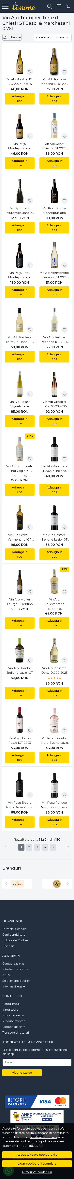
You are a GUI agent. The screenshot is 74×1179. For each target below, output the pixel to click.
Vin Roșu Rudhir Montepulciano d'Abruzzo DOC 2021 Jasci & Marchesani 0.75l (54, 210)
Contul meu (10, 1004)
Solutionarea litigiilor (16, 981)
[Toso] (17, 891)
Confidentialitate (13, 934)
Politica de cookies (43, 1137)
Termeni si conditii (14, 929)
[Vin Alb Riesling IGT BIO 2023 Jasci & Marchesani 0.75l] (20, 61)
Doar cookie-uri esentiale (37, 1163)
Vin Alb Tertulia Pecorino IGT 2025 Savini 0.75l (54, 339)
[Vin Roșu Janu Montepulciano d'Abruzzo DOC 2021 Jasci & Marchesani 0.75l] (20, 255)
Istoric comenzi (13, 1015)
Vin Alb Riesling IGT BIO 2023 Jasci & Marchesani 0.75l (20, 81)
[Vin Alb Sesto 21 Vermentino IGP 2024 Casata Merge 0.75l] (20, 517)
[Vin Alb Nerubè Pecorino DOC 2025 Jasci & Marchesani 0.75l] (54, 61)
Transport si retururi (15, 1032)
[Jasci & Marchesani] (57, 891)
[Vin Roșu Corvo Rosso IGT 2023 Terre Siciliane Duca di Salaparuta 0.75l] (20, 720)
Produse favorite (13, 1021)
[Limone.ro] (22, 6)
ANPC (6, 975)
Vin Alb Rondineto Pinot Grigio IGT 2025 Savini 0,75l (19, 468)
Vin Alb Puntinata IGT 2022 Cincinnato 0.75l (54, 468)
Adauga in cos (19, 98)
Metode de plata (13, 1027)
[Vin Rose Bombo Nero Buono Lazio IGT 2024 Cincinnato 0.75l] (54, 720)
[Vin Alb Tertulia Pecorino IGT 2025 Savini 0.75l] (54, 319)
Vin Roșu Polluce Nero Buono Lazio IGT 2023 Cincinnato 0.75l (54, 805)
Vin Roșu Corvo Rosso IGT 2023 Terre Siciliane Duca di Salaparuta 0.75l (19, 740)
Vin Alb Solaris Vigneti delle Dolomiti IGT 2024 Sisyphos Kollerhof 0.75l (19, 404)
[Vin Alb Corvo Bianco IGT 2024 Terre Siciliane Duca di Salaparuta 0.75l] (54, 126)
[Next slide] (68, 884)
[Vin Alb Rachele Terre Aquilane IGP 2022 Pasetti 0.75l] (20, 319)
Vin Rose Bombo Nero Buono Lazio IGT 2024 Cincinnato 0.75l (54, 740)
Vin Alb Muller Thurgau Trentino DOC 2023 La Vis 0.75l (20, 602)
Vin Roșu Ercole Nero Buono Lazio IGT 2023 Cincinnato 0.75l (20, 805)
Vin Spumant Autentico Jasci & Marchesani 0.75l (19, 210)
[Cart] (68, 6)
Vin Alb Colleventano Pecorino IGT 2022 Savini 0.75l (54, 602)
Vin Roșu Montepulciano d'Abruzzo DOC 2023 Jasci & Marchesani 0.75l (19, 146)
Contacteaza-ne (13, 963)
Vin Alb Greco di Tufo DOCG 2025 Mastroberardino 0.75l (54, 404)
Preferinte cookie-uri (37, 1172)
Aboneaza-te (22, 1072)
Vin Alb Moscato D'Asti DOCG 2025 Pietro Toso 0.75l (54, 670)
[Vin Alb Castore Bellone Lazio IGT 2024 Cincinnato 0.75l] (54, 517)
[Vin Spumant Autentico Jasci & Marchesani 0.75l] (20, 190)
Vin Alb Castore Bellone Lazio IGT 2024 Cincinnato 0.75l (54, 537)
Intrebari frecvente (15, 969)
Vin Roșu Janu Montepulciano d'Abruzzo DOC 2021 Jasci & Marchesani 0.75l (19, 275)
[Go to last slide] (6, 884)
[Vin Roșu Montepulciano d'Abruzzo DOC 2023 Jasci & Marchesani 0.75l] (20, 126)
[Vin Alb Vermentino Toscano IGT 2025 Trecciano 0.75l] (54, 255)
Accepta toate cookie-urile (37, 1154)
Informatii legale (13, 986)
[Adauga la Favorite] (29, 71)
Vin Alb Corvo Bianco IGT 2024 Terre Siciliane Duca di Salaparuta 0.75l (54, 146)
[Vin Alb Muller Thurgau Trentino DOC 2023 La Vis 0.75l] (20, 582)
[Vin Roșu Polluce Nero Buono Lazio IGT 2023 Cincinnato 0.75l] (54, 785)
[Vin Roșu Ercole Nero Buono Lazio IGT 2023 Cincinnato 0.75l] (20, 785)
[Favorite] (59, 6)
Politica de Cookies (15, 940)
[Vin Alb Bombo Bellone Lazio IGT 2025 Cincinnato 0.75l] (20, 650)
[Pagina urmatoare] (68, 847)
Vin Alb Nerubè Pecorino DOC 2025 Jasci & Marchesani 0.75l (54, 81)
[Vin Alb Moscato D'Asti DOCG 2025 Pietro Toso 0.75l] (54, 650)
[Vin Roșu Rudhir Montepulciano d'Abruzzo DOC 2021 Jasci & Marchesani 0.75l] (54, 190)
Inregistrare (10, 1009)
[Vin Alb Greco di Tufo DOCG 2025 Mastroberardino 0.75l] (54, 384)
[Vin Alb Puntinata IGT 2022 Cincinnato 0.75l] (54, 448)
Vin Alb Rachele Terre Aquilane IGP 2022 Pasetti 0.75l (20, 339)
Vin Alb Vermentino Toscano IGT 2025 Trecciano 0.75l (54, 275)
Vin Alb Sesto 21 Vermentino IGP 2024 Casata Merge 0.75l (19, 537)
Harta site (9, 946)
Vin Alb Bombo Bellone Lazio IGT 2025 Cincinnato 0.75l (20, 670)
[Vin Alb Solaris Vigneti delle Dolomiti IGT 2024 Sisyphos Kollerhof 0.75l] (20, 384)
